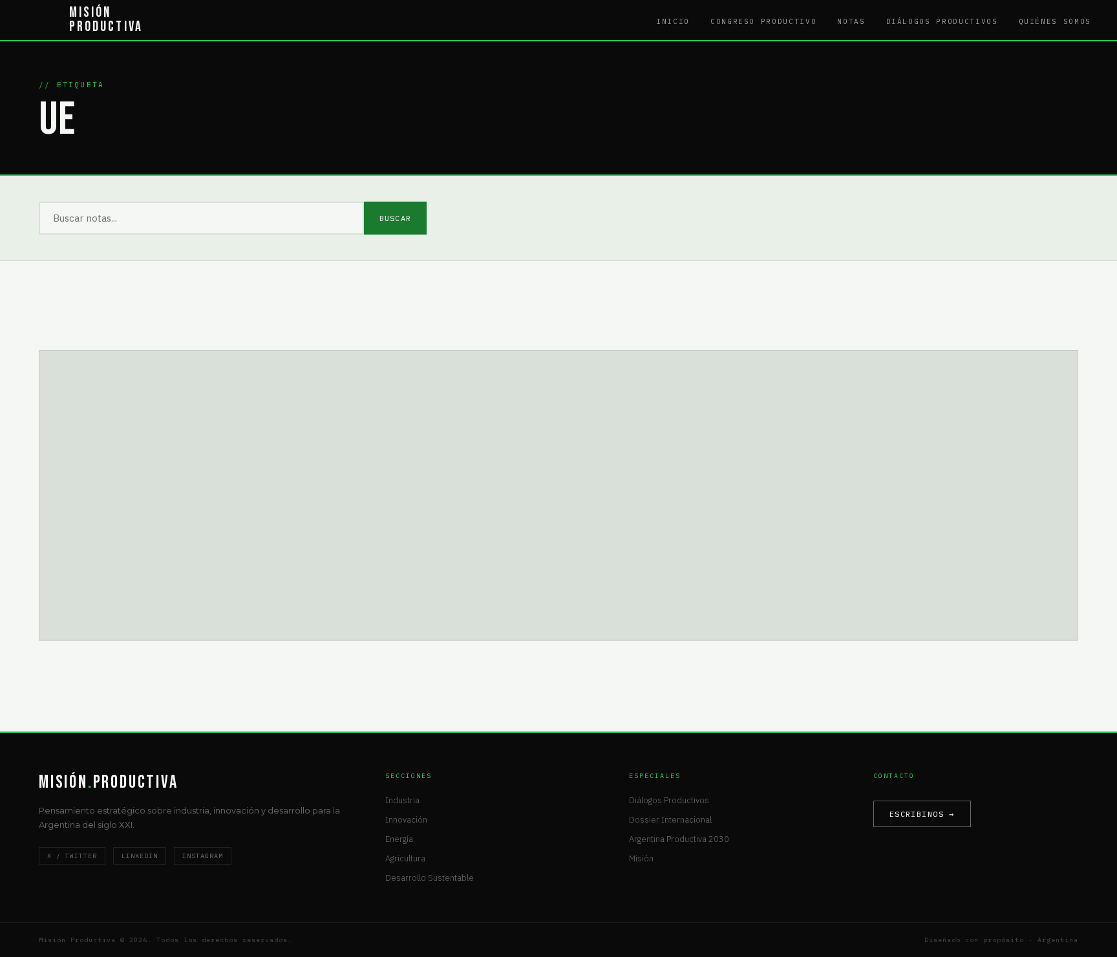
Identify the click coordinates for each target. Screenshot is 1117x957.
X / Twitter (72, 856)
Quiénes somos (1055, 21)
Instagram (202, 856)
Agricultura (405, 858)
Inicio (673, 21)
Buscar (395, 218)
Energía (399, 839)
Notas (851, 21)
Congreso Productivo (763, 21)
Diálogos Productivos (942, 21)
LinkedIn (140, 856)
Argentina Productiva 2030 (679, 839)
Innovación (406, 819)
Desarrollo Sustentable (429, 877)
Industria (402, 800)
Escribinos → (922, 814)
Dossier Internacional (670, 819)
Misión (641, 858)
